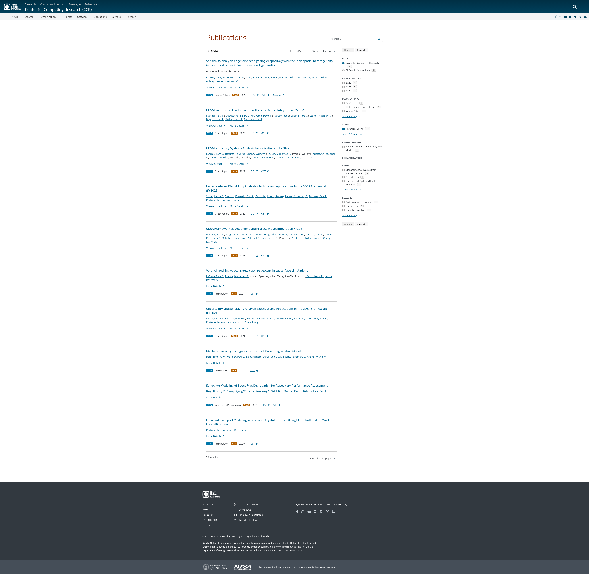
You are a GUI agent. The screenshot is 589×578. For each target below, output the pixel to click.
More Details (237, 87)
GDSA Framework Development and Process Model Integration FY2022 (255, 110)
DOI (254, 94)
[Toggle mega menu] (583, 6)
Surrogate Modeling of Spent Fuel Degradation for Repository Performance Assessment (267, 385)
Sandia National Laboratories (217, 543)
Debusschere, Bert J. (237, 115)
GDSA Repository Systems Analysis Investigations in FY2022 (247, 148)
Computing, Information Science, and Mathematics (69, 4)
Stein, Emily (252, 77)
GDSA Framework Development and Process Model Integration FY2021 (254, 228)
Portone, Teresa (310, 77)
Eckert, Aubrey (275, 196)
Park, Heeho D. (269, 238)
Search (132, 17)
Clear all (362, 50)
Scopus (277, 94)
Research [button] (28, 17)
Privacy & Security (337, 504)
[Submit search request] (379, 39)
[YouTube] (566, 17)
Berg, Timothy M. (235, 234)
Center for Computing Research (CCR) (58, 9)
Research (30, 4)
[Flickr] (571, 17)
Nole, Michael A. (250, 238)
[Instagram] (560, 17)
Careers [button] (116, 17)
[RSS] (586, 17)
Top (580, 574)
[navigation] (298, 51)
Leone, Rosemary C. (227, 81)
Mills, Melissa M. (231, 238)
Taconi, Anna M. (253, 119)
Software (82, 17)
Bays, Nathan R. (215, 119)
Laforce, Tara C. (299, 115)
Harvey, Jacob (281, 115)
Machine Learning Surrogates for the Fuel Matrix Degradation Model (253, 351)
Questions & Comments (310, 504)
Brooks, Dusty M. (216, 77)
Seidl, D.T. (297, 238)
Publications (99, 17)
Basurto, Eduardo (289, 77)
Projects (67, 17)
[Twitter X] (581, 17)
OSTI (264, 94)
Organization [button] (48, 17)
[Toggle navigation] (5, 16)
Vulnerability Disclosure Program (318, 566)
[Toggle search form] (574, 6)
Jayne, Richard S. (219, 157)
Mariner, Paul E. (269, 77)
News (15, 17)
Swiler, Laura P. (235, 77)
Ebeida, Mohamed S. (279, 154)
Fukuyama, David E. (261, 115)
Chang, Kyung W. (256, 154)
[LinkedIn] (576, 17)
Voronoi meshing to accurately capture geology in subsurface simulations (257, 270)
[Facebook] (555, 17)
